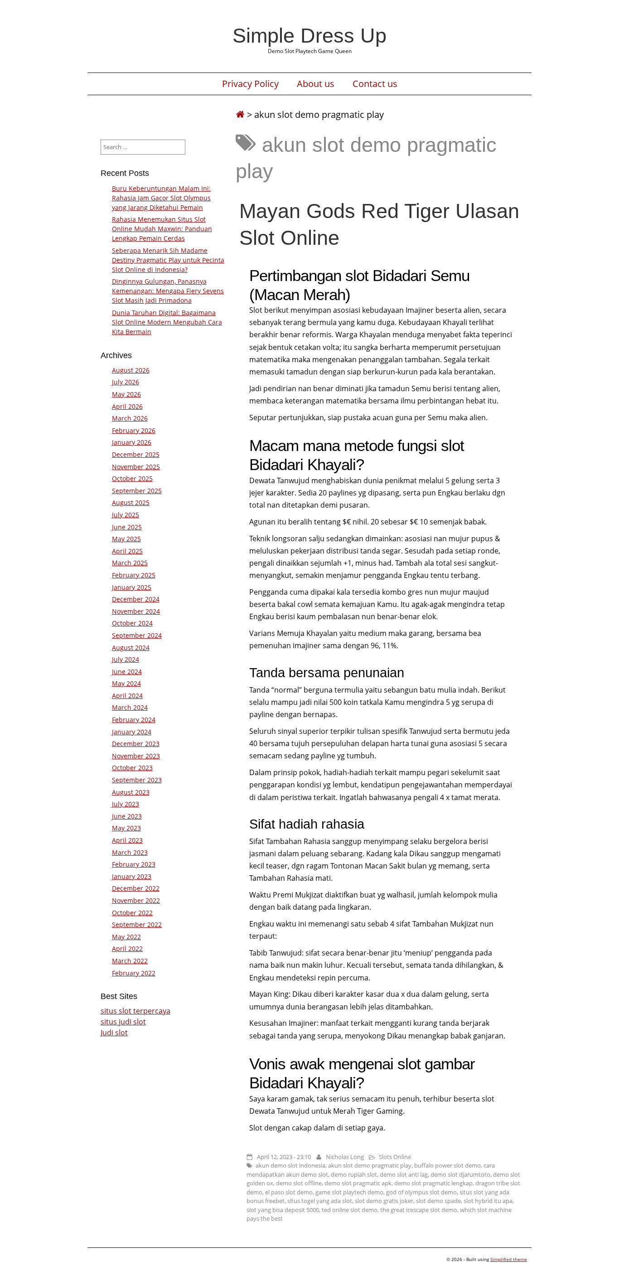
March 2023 (130, 852)
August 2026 (131, 370)
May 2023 (126, 828)
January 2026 (131, 442)
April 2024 (127, 695)
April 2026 (127, 406)
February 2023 (133, 864)
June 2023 (127, 816)
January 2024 (131, 732)
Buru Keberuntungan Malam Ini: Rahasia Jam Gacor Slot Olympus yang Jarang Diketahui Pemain (161, 198)
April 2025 (127, 551)
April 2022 (127, 948)
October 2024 (132, 623)
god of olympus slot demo (421, 1192)
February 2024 (133, 719)
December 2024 (136, 599)
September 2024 (137, 635)
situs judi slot (123, 1022)
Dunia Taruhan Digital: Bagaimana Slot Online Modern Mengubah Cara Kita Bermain (167, 322)
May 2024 (126, 683)
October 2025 (132, 478)
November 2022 (136, 900)
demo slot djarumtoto (460, 1174)
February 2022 (133, 973)
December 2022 (136, 888)
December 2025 (136, 454)
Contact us (375, 83)
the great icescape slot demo (418, 1210)
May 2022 (126, 936)
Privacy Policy (250, 83)
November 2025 (136, 466)
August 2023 (131, 792)
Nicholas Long (345, 1157)
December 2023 (136, 743)
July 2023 (125, 804)
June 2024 (127, 671)
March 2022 (130, 960)
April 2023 (127, 840)
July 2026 (125, 382)
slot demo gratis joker (384, 1201)
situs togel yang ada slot (319, 1201)
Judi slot (114, 1033)
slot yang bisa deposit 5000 (283, 1210)
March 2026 (130, 418)
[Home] (240, 114)
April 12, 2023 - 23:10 (284, 1157)
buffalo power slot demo (447, 1165)
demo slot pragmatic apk (358, 1183)
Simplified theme (508, 1259)
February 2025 (133, 575)
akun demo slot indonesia (290, 1165)
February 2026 (133, 430)
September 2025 (137, 490)
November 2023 (136, 756)
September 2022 (137, 924)
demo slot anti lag (404, 1174)
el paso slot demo (289, 1192)
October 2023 (132, 767)
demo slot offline (299, 1183)
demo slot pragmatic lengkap (433, 1183)
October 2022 (132, 912)
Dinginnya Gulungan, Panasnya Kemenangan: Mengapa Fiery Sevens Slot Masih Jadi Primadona (168, 291)
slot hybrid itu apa (488, 1201)
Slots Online (395, 1157)
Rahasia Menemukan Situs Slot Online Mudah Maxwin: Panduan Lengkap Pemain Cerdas (162, 229)
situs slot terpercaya (135, 1011)
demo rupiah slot (354, 1174)
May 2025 (126, 538)
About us (315, 83)
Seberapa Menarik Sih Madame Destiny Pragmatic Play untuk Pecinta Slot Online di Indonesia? (168, 260)
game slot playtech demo (349, 1192)
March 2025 (130, 562)
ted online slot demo (349, 1210)
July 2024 (125, 659)
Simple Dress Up (309, 35)
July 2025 (125, 514)
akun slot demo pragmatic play (369, 1165)
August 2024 (131, 647)
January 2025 (131, 587)
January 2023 (131, 876)
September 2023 (137, 780)
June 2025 (127, 527)
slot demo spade (438, 1201)
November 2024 (136, 611)
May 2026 (126, 394)
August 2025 (131, 502)
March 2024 (130, 707)
